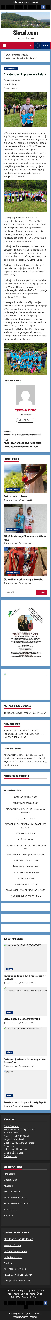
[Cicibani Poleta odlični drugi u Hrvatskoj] (25, 561)
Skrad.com (25, 32)
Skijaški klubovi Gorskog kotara (19, 1142)
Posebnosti (13, 1293)
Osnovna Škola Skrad (14, 1152)
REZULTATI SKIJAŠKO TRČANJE (18, 1239)
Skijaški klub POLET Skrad (16, 1136)
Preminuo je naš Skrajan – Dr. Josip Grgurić (25, 1102)
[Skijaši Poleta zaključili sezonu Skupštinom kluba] (25, 518)
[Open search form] (31, 45)
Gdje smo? (11, 1290)
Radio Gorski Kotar (13, 1256)
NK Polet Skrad (11, 1132)
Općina (31, 1290)
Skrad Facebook (11, 1126)
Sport (36, 1297)
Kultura (40, 1290)
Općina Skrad (10, 1156)
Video (45, 45)
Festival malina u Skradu (15, 496)
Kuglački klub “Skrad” (14, 1139)
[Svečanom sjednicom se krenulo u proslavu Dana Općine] (25, 1041)
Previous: (22, 433)
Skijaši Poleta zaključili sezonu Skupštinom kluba (25, 538)
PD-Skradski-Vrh (12, 1191)
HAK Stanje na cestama (15, 1250)
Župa (39, 1293)
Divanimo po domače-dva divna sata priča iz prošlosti (25, 977)
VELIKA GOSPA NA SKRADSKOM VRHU (22, 1019)
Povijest (22, 1290)
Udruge (24, 1293)
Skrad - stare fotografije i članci (19, 1129)
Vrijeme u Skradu (12, 1245)
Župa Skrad (9, 1146)
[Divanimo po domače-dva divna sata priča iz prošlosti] (25, 958)
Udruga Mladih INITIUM (15, 1149)
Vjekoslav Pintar (13, 80)
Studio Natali (10, 1209)
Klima (32, 1293)
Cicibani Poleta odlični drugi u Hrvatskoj (23, 579)
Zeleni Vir (8, 1215)
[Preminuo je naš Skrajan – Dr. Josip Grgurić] (25, 1084)
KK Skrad (8, 1185)
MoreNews (18, 1316)
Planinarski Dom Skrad (15, 1197)
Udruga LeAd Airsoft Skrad (17, 1280)
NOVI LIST (8, 1262)
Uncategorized (10, 68)
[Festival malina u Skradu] (25, 478)
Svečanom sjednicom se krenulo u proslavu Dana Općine (25, 1060)
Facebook (26, 1297)
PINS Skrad (9, 1173)
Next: (22, 443)
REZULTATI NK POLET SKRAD (18, 1274)
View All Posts (25, 420)
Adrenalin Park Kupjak (15, 1268)
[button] (4, 45)
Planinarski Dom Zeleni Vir (17, 1203)
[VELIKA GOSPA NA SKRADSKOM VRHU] (25, 1001)
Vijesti (9, 969)
